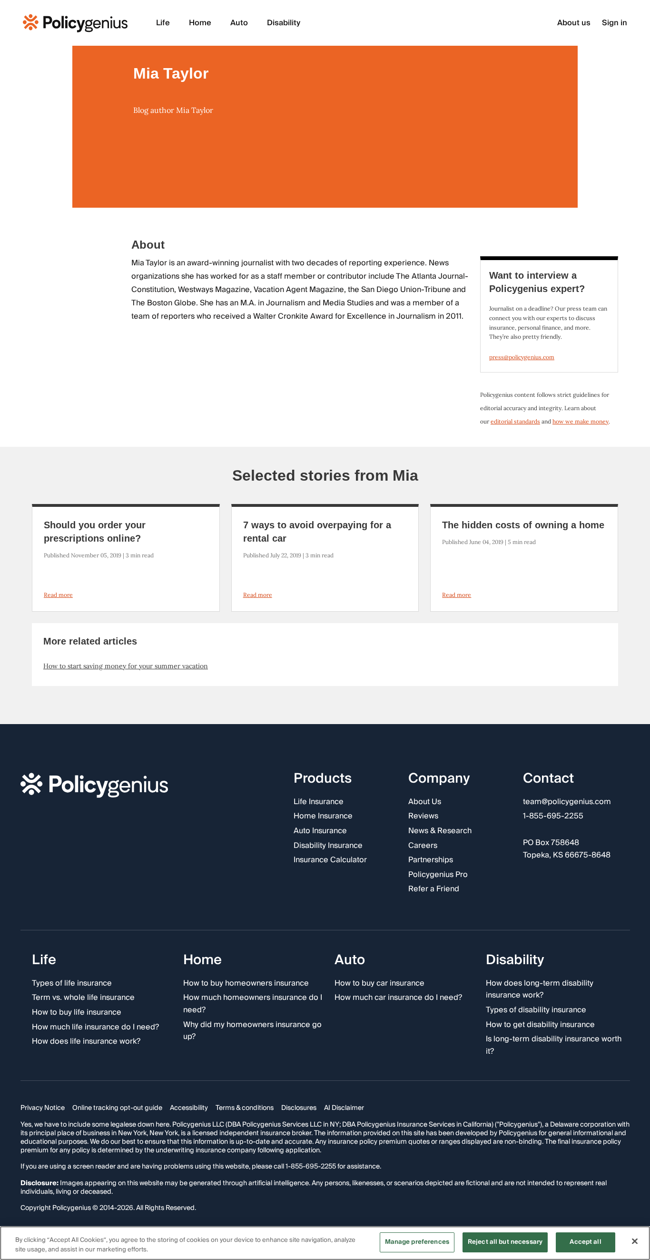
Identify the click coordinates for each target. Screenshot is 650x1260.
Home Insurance (323, 817)
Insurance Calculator (330, 860)
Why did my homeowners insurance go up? (252, 1031)
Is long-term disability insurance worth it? (553, 1045)
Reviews (423, 817)
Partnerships (430, 860)
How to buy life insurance (76, 1013)
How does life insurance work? (86, 1042)
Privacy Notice (42, 1108)
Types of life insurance (72, 984)
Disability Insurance (328, 846)
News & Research (440, 831)
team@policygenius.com (567, 802)
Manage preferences (417, 1242)
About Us (424, 802)
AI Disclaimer (344, 1108)
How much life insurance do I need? (95, 1027)
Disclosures (298, 1108)
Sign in (614, 23)
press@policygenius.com (521, 357)
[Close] (634, 1240)
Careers (422, 846)
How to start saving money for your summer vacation (125, 666)
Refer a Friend (433, 890)
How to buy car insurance (379, 984)
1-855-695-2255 (553, 817)
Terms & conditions (245, 1108)
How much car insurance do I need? (398, 998)
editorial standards (515, 421)
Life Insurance (319, 802)
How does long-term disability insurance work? (539, 990)
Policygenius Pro (438, 875)
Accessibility (189, 1108)
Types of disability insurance (536, 1010)
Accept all (585, 1242)
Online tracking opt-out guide (117, 1108)
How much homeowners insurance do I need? (252, 1004)
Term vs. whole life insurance (83, 998)
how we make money (580, 421)
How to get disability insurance (540, 1025)
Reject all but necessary (505, 1242)
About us (574, 23)
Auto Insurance (320, 831)
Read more (58, 594)
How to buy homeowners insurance (246, 984)
